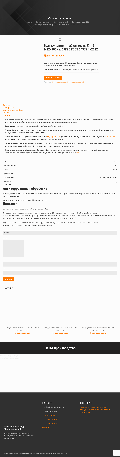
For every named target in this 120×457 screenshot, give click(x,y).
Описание (6, 105)
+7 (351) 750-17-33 (53, 137)
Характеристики (8, 108)
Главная (29, 22)
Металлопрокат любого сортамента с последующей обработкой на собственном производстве (95, 409)
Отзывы (6, 115)
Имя (4, 260)
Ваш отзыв (7, 238)
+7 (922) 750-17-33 (51, 423)
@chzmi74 (45, 427)
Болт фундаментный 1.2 (80, 22)
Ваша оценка (7, 229)
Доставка (6, 113)
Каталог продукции (43, 22)
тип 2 (78, 153)
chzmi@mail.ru (110, 137)
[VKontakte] (113, 453)
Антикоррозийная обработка (13, 110)
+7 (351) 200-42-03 (51, 419)
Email (4, 269)
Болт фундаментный (61, 22)
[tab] (60, 105)
